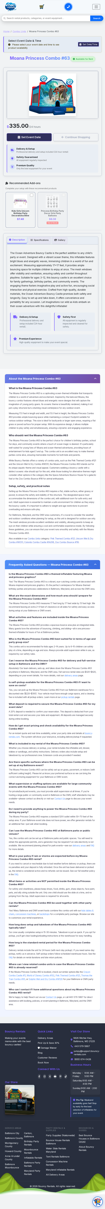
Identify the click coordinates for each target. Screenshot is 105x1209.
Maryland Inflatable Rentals (60, 1169)
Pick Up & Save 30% (48, 1043)
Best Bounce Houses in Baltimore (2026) (89, 1138)
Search (96, 18)
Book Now (43, 1062)
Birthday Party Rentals (31, 1143)
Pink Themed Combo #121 (62, 538)
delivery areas (71, 675)
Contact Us (59, 798)
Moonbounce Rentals (31, 1151)
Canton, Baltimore (29, 1135)
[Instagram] (44, 1076)
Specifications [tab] (41, 240)
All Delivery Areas (55, 1174)
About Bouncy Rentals (86, 1148)
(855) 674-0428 (82, 1059)
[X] (49, 1076)
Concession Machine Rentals (57, 1163)
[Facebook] (39, 1076)
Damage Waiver (48, 1047)
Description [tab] (18, 239)
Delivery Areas (45, 1038)
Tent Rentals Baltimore (57, 1156)
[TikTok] (65, 1076)
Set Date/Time (89, 44)
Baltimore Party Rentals (32, 1164)
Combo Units (19, 31)
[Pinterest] (60, 1076)
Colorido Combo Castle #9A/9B (39, 542)
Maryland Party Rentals (32, 1172)
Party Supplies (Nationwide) (60, 1135)
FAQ (92, 845)
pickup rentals (67, 697)
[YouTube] (55, 1076)
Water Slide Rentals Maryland (56, 1150)
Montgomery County (11, 1145)
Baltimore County (14, 1138)
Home (6, 31)
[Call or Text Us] (68, 6)
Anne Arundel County (12, 1158)
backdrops (45, 914)
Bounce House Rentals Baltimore (58, 1142)
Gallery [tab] (61, 240)
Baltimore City (12, 1133)
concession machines (25, 914)
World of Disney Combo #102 (40, 975)
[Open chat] (98, 1202)
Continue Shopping (77, 137)
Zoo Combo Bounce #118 (67, 542)
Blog (40, 1052)
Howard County (13, 1151)
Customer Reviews (47, 1057)
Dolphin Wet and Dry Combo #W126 (46, 979)
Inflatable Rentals (33, 1157)
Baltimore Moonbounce (12, 1166)
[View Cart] (42, 7)
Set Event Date (31, 137)
